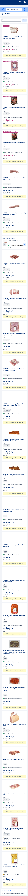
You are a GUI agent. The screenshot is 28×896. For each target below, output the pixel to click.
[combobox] (14, 9)
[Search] (20, 9)
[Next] (24, 244)
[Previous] (4, 244)
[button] (11, 20)
